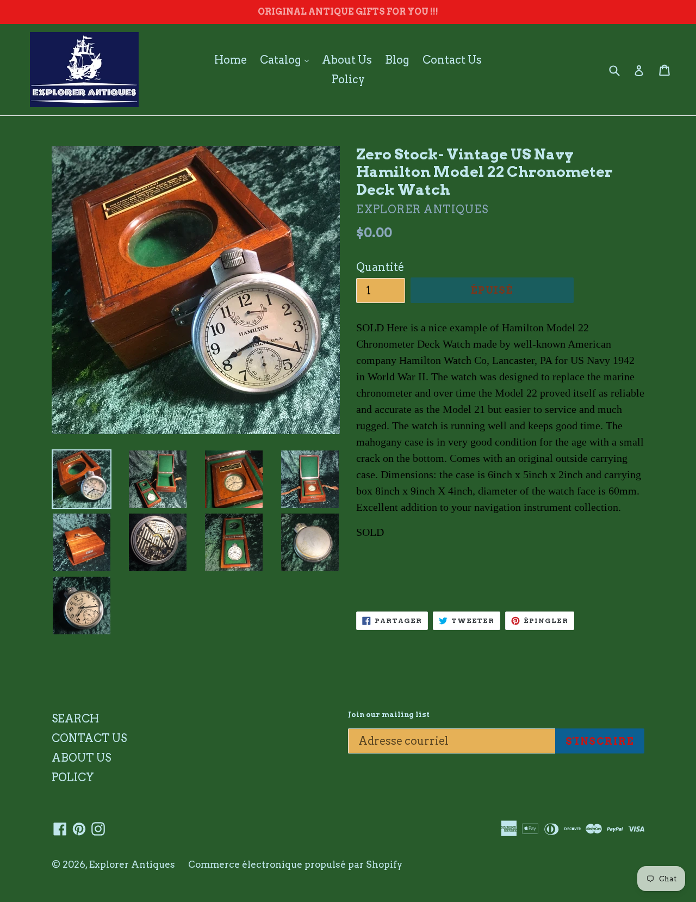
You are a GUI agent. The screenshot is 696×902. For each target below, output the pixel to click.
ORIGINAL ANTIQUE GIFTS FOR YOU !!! (348, 12)
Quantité (380, 267)
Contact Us (452, 59)
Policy (348, 79)
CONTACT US (89, 738)
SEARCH (75, 718)
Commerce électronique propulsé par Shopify (295, 864)
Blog (397, 59)
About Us (347, 59)
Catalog (287, 59)
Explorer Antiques (132, 864)
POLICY (73, 777)
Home (230, 59)
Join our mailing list (389, 715)
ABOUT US (81, 757)
